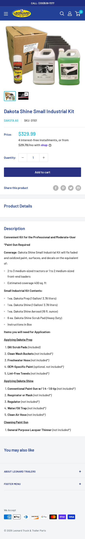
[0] (77, 13)
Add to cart (42, 172)
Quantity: (10, 157)
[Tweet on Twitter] (71, 188)
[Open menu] (6, 13)
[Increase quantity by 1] (44, 157)
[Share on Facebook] (56, 188)
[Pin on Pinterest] (63, 188)
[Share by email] (78, 188)
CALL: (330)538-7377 (42, 3)
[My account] (70, 13)
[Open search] (62, 13)
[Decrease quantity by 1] (23, 157)
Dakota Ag (11, 120)
